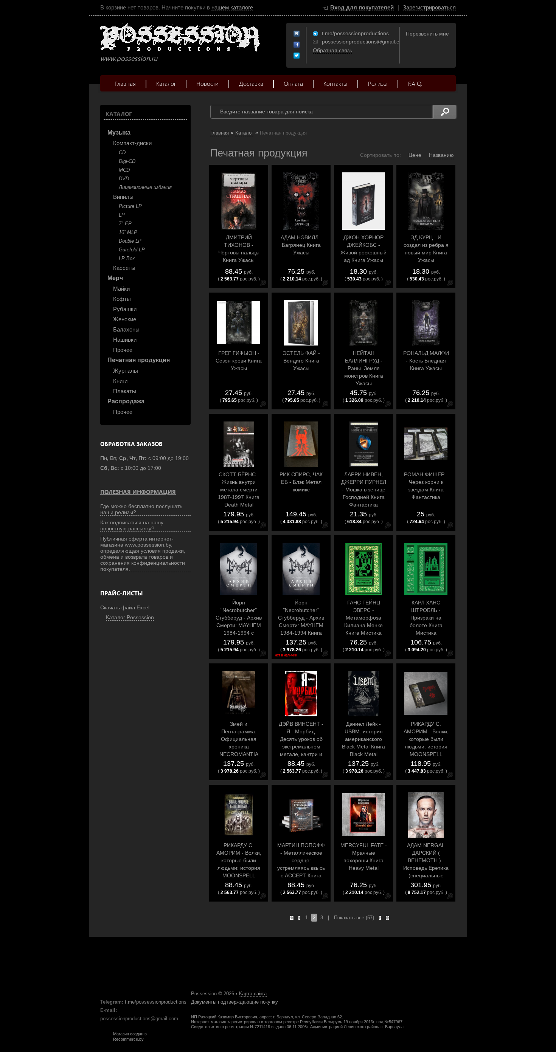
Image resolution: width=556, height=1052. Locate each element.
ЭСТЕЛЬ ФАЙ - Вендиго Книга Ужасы (301, 360)
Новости (207, 83)
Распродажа (125, 401)
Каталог (166, 83)
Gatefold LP (132, 250)
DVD (124, 178)
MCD (124, 170)
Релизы (378, 83)
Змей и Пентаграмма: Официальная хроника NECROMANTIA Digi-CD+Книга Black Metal (238, 746)
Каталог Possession (130, 617)
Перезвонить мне (427, 34)
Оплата (293, 83)
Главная (125, 83)
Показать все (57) (354, 917)
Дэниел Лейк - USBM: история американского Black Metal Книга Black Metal (363, 739)
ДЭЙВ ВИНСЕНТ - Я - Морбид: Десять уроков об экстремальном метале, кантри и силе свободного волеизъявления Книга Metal (301, 750)
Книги (120, 381)
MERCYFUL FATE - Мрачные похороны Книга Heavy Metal (363, 856)
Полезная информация (138, 492)
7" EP (125, 223)
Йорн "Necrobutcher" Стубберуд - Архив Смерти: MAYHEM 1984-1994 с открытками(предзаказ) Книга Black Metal (238, 625)
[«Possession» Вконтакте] (297, 34)
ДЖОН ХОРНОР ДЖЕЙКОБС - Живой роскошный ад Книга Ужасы (363, 248)
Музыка (118, 132)
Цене (414, 155)
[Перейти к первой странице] (292, 918)
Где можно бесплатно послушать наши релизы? (141, 509)
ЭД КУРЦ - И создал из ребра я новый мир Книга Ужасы (426, 248)
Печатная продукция (138, 360)
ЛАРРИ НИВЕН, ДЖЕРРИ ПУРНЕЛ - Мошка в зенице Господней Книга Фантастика (363, 489)
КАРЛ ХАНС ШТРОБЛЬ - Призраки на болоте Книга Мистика (426, 618)
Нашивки (125, 339)
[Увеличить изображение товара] (263, 284)
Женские (124, 319)
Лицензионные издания (145, 187)
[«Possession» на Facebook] (297, 45)
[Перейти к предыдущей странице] (299, 918)
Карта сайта (253, 993)
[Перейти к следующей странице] (380, 918)
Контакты (335, 83)
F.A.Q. (415, 83)
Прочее (122, 350)
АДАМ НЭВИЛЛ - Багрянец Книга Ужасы (301, 245)
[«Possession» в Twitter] (297, 56)
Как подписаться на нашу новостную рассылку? (131, 525)
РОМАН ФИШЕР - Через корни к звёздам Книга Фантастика (426, 485)
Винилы (123, 197)
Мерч (115, 278)
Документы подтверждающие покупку (234, 1002)
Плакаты (124, 391)
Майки (121, 288)
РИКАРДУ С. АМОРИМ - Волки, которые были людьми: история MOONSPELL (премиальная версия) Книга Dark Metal (426, 750)
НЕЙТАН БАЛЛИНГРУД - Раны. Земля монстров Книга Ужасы (363, 368)
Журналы (125, 370)
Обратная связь (332, 50)
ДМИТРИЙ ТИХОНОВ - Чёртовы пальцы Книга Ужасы (238, 248)
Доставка (251, 83)
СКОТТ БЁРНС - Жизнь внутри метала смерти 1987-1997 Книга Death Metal (238, 489)
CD (122, 152)
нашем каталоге (232, 7)
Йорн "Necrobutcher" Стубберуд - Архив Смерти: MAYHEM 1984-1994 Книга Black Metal (301, 621)
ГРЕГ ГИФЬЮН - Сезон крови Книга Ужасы (239, 360)
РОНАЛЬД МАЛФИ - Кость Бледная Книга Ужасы (426, 360)
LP (122, 215)
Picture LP (130, 206)
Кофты (122, 299)
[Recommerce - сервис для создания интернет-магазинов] (105, 1040)
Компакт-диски (132, 143)
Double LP (130, 241)
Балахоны (126, 329)
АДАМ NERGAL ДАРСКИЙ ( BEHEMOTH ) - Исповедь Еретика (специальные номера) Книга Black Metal (426, 868)
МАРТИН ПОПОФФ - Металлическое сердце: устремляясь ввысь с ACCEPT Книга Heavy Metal (301, 864)
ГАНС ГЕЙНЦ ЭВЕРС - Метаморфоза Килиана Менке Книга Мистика (363, 618)
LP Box (127, 258)
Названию (441, 155)
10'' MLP (128, 232)
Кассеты (124, 268)
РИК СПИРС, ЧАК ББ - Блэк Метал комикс (301, 482)
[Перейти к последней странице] (387, 918)
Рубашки (125, 309)
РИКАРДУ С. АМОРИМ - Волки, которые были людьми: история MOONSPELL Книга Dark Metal (238, 864)
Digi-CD (127, 161)
